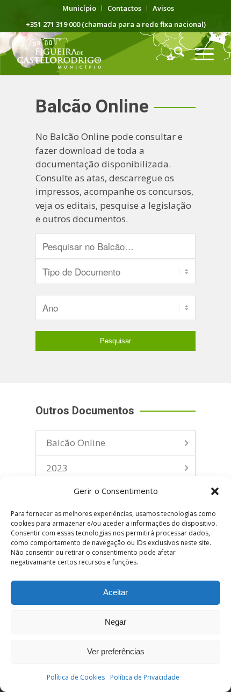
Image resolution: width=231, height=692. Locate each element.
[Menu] (199, 53)
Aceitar (115, 592)
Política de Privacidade (144, 677)
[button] (215, 491)
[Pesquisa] (173, 53)
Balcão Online (75, 442)
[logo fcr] (95, 53)
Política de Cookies (76, 677)
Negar (115, 621)
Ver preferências (116, 651)
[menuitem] (79, 8)
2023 (57, 468)
